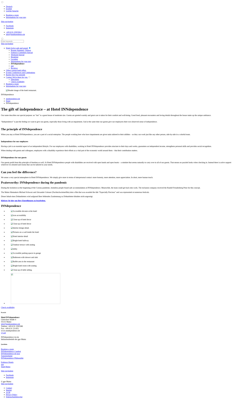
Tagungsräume (6, 356)
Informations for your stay (16, 17)
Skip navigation (7, 22)
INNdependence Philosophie (12, 358)
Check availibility (8, 307)
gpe (2, 364)
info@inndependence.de (10, 324)
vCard (3, 333)
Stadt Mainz (5, 367)
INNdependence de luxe (10, 354)
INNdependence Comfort (11, 351)
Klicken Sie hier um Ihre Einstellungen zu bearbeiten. (23, 201)
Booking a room (12, 15)
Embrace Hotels (7, 362)
